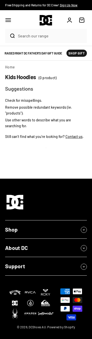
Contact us (74, 136)
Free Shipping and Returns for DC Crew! (41, 5)
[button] (8, 20)
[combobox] (51, 35)
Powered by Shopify (61, 327)
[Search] (10, 35)
